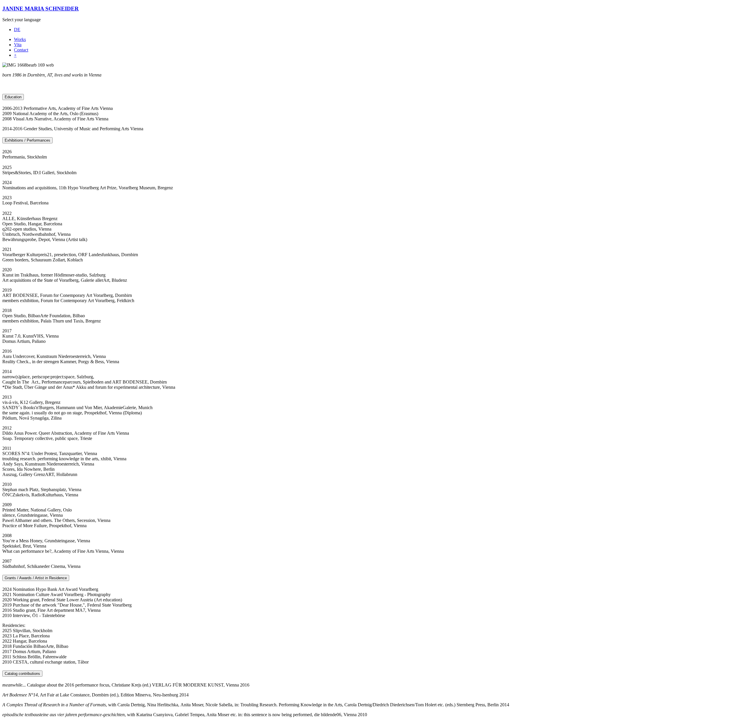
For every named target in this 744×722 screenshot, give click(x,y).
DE (17, 29)
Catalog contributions (22, 673)
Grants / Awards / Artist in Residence (36, 578)
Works (20, 39)
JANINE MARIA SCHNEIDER (40, 9)
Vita (18, 44)
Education (13, 97)
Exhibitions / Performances (27, 140)
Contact (21, 49)
